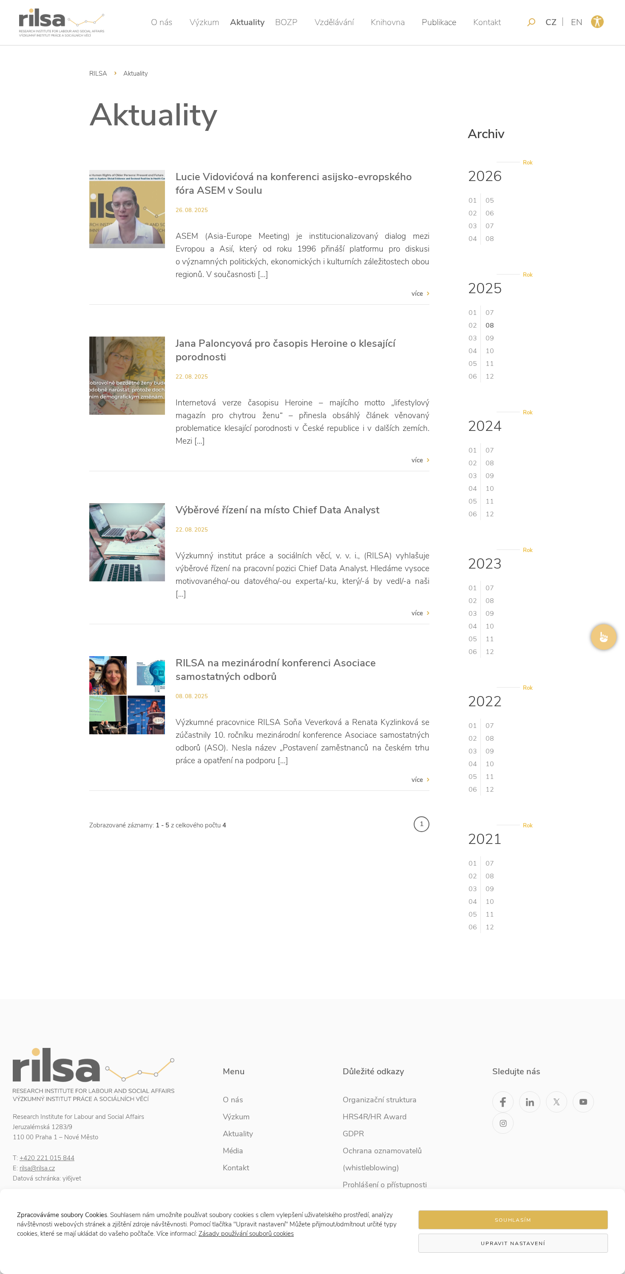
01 (473, 200)
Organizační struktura (380, 1100)
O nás (162, 22)
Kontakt (487, 22)
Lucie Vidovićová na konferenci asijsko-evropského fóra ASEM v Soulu (294, 183)
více (417, 293)
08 (490, 238)
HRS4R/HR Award (374, 1117)
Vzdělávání (334, 22)
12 (490, 376)
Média (233, 1151)
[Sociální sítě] (603, 637)
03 (473, 226)
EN (576, 22)
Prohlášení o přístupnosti (385, 1185)
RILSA (98, 73)
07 (490, 226)
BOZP (286, 22)
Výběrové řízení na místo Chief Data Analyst (277, 510)
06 (490, 213)
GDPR (353, 1134)
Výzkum (204, 22)
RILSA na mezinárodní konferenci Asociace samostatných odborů (276, 669)
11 (490, 363)
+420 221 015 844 (47, 1158)
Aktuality (247, 22)
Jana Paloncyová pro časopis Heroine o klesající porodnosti (285, 350)
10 (490, 351)
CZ (551, 22)
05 (490, 200)
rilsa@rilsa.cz (37, 1168)
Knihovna (388, 22)
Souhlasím (513, 1220)
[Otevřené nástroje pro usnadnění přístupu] (597, 21)
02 (473, 213)
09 (490, 338)
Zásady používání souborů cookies (246, 1233)
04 (473, 238)
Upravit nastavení (513, 1243)
